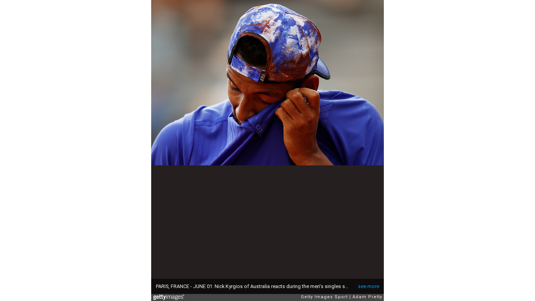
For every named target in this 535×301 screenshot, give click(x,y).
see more (368, 286)
